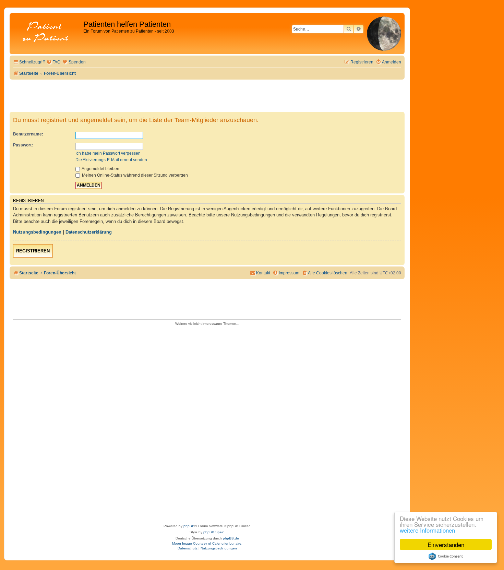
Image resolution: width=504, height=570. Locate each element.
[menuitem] (53, 62)
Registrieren (33, 250)
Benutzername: (28, 134)
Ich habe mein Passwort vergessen (108, 153)
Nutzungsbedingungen (37, 232)
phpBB (188, 526)
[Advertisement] (207, 422)
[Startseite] (47, 32)
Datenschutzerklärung (88, 232)
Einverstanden (446, 544)
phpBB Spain (214, 532)
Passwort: (23, 145)
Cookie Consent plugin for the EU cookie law (446, 556)
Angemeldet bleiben (100, 168)
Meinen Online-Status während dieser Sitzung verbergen (134, 175)
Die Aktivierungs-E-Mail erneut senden (111, 159)
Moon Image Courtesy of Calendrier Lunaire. (207, 543)
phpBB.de (231, 538)
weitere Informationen (427, 530)
